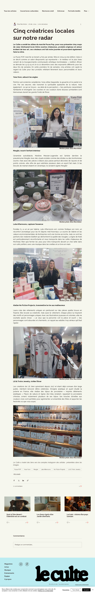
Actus (6, 567)
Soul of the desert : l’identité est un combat (16, 515)
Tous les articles (10, 11)
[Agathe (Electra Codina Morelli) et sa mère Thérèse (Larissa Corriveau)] (78, 504)
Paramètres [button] (65, 590)
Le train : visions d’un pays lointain (77, 515)
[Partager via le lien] (28, 480)
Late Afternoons (46, 469)
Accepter (86, 590)
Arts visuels (17, 474)
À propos (7, 579)
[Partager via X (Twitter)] (18, 480)
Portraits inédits (74, 11)
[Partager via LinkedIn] (23, 480)
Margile (36, 469)
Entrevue (60, 11)
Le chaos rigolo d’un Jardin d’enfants (45, 515)
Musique (7, 570)
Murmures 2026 (48, 11)
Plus (85, 11)
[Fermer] (93, 590)
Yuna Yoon (27, 469)
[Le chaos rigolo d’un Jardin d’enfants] (48, 504)
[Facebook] (27, 564)
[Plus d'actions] (81, 24)
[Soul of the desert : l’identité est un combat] (17, 504)
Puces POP (17, 469)
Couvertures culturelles (29, 11)
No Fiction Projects (59, 469)
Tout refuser (76, 590)
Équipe (7, 576)
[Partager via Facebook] (14, 480)
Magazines (8, 564)
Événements (9, 573)
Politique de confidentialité (45, 591)
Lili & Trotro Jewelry (74, 469)
